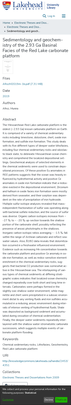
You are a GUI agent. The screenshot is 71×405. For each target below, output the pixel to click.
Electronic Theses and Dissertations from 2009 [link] (24, 27)
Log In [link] (51, 16)
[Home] (31, 5)
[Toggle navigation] (63, 16)
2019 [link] (6, 96)
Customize (8, 399)
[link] (23, 84)
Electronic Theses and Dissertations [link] (31, 23)
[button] (44, 16)
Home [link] (6, 23)
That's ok (61, 399)
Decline (49, 399)
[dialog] (35, 395)
